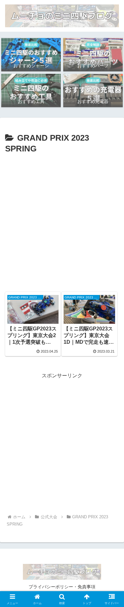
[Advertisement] (62, 221)
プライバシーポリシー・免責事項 (62, 586)
